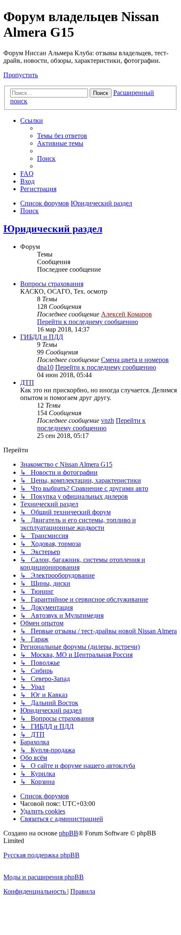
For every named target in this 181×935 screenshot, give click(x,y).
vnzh (107, 420)
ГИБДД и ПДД (41, 336)
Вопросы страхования (51, 283)
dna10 (45, 367)
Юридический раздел (52, 228)
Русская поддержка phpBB (41, 855)
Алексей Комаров (126, 314)
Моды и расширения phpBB (43, 877)
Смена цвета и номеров (135, 359)
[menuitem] (62, 135)
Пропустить (20, 74)
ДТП (27, 382)
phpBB (68, 833)
